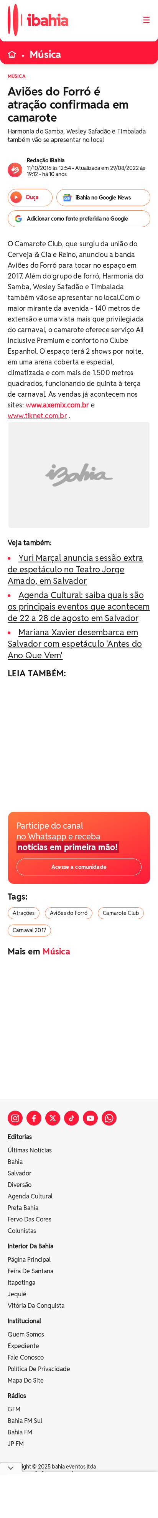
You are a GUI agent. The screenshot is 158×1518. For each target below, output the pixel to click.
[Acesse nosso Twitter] (52, 1118)
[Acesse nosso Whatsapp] (109, 1118)
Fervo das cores (29, 1219)
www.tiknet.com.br (37, 415)
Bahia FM (20, 1432)
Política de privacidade (39, 1369)
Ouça (32, 197)
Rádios (17, 1396)
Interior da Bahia (30, 1246)
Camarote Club (121, 913)
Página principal (29, 1260)
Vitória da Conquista (36, 1306)
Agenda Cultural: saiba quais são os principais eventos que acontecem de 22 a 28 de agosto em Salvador (79, 606)
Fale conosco (26, 1357)
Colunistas (22, 1231)
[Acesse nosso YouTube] (90, 1118)
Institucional (24, 1321)
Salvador (19, 1173)
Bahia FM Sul (25, 1421)
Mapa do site (26, 1380)
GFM (14, 1409)
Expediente (23, 1346)
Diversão (19, 1185)
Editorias (20, 1137)
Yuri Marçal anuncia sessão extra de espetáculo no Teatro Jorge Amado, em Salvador (75, 569)
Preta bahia (23, 1208)
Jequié (17, 1294)
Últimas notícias (30, 1150)
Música (45, 54)
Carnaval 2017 (29, 930)
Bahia (15, 1162)
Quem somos (26, 1334)
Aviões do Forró (68, 913)
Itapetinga (21, 1283)
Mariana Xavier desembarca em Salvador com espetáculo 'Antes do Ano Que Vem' (75, 644)
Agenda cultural (30, 1196)
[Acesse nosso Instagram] (15, 1118)
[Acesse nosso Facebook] (33, 1118)
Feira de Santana (30, 1271)
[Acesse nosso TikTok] (71, 1118)
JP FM (16, 1444)
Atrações (24, 913)
